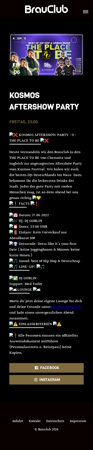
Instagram (49, 379)
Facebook (49, 367)
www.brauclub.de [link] (67, 307)
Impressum (78, 421)
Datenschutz (55, 421)
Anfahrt (17, 421)
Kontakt (35, 421)
